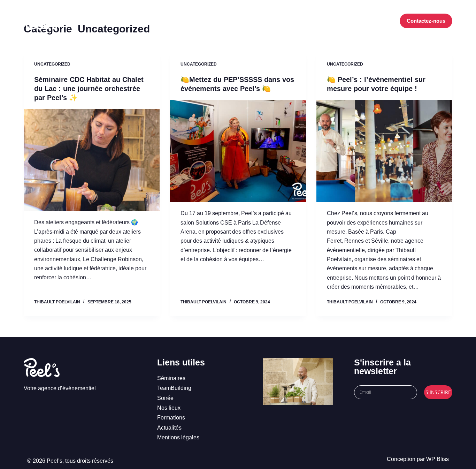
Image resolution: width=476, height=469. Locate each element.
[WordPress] (390, 21)
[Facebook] (358, 21)
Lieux (257, 21)
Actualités (329, 21)
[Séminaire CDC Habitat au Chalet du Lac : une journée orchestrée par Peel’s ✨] (92, 160)
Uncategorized (52, 64)
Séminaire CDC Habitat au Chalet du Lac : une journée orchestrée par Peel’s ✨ (89, 88)
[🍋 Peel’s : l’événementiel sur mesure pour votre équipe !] (384, 151)
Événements (218, 21)
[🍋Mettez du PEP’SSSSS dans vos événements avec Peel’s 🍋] (238, 151)
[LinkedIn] (379, 21)
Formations (289, 21)
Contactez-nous (426, 21)
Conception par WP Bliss (418, 459)
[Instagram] (369, 21)
